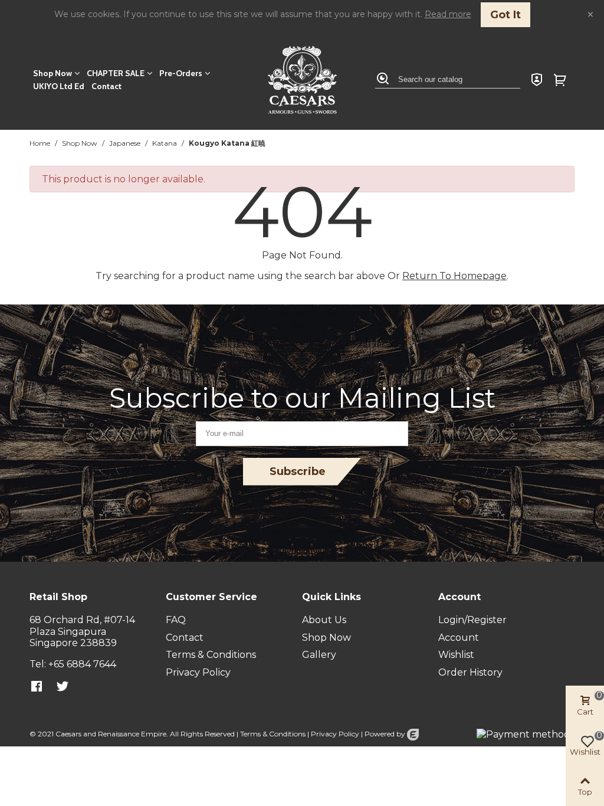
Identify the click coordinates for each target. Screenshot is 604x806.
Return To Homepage (454, 275)
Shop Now (52, 73)
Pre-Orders (180, 73)
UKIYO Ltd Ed (58, 86)
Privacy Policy (335, 733)
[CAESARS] (302, 79)
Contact (106, 86)
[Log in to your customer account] (537, 80)
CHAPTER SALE (116, 73)
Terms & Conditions (273, 733)
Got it (505, 14)
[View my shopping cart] (561, 80)
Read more (448, 14)
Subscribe (298, 471)
